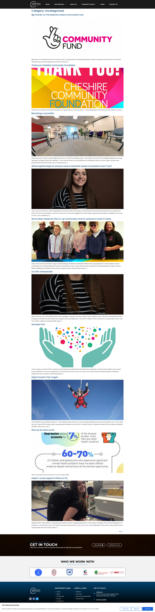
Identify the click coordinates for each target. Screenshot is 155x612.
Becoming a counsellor (42, 113)
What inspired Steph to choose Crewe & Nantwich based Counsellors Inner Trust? (71, 166)
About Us (73, 4)
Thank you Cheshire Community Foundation (53, 65)
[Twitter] (37, 598)
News (103, 4)
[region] (77, 607)
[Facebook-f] (33, 598)
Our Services (59, 4)
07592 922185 (101, 600)
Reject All (136, 609)
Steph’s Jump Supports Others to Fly (49, 478)
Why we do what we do (42, 430)
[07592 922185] (94, 599)
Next (121, 531)
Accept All (148, 609)
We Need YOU (38, 324)
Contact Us (113, 4)
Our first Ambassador (42, 271)
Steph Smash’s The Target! (44, 377)
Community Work (88, 4)
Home (47, 4)
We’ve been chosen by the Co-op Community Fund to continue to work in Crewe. (71, 219)
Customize (125, 609)
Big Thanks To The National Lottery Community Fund (57, 14)
